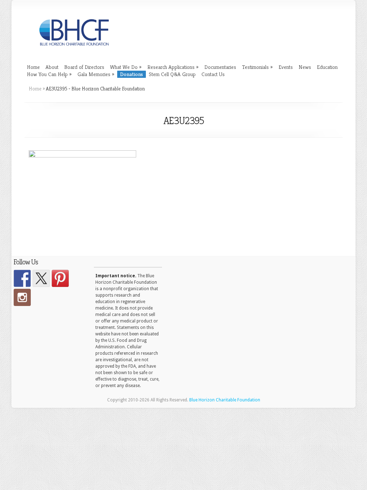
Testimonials (257, 66)
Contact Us (213, 74)
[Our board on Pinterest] (60, 278)
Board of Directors (84, 66)
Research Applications (173, 66)
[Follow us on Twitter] (41, 278)
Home (33, 66)
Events (285, 66)
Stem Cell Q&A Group (172, 74)
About (52, 66)
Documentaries (220, 66)
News (305, 66)
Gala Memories (95, 74)
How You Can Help (49, 74)
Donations (131, 74)
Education (327, 66)
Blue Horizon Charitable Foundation (224, 399)
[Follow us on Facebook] (22, 278)
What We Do (126, 66)
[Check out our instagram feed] (22, 297)
